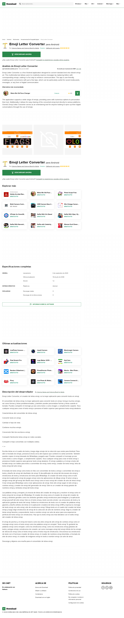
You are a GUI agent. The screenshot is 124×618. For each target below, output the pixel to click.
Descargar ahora (23, 54)
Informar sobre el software (43, 304)
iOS (92, 4)
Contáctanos (39, 594)
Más (117, 4)
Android (99, 4)
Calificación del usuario (53, 48)
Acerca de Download (41, 587)
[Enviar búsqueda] (20, 3)
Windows (78, 4)
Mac (86, 4)
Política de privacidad (74, 587)
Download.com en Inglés (42, 597)
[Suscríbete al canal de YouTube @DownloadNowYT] (110, 587)
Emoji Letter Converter (34, 44)
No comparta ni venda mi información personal (75, 598)
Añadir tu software (40, 591)
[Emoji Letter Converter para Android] (5, 45)
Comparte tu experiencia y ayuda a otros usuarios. (52, 60)
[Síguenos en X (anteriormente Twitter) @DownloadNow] (106, 587)
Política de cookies (74, 594)
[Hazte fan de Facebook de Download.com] (103, 587)
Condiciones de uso (74, 591)
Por (24, 48)
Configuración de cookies (76, 603)
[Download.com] (9, 3)
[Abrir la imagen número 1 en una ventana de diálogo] (49, 140)
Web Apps (109, 4)
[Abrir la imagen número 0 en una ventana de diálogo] (17, 139)
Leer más (78, 68)
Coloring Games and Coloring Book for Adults (50, 392)
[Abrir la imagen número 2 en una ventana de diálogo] (80, 139)
